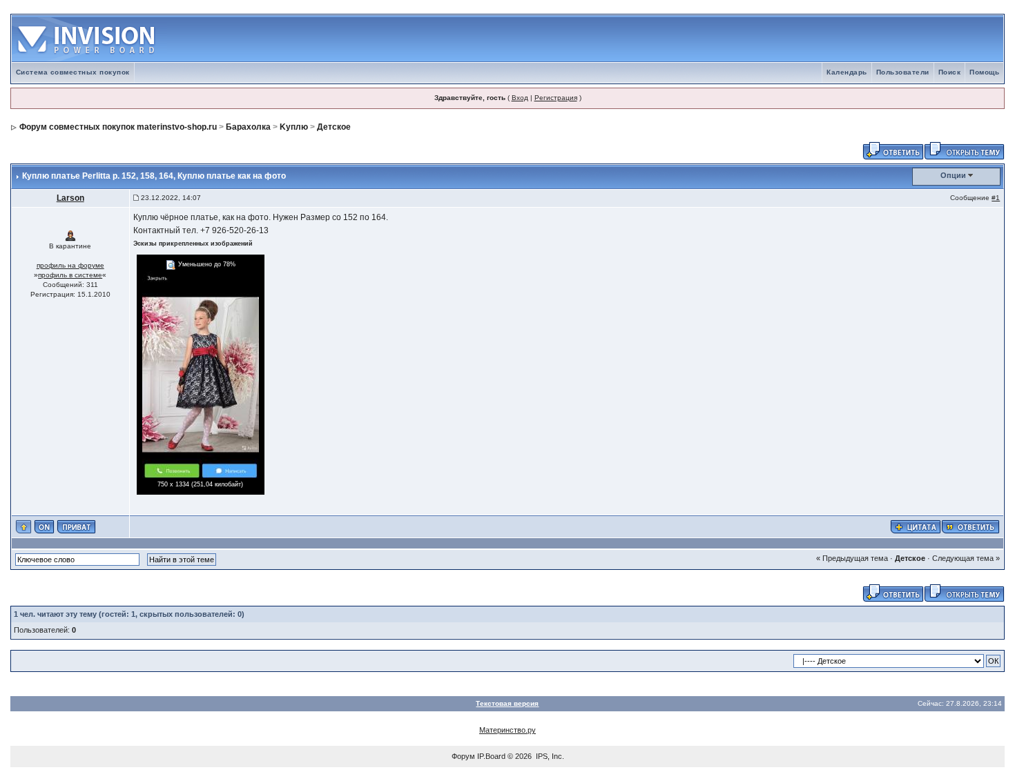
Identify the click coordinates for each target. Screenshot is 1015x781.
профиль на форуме (70, 265)
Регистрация (555, 97)
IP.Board (491, 756)
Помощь (984, 72)
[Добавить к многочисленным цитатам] (915, 526)
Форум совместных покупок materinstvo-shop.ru (118, 127)
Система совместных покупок (73, 72)
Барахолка (248, 127)
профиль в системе (70, 275)
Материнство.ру (507, 730)
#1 (996, 197)
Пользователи (902, 72)
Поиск (949, 72)
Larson (70, 198)
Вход (520, 97)
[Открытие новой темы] (964, 150)
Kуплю (294, 127)
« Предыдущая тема (852, 558)
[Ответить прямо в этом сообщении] (970, 526)
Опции (953, 175)
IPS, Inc (549, 756)
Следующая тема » (966, 558)
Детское (334, 127)
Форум (463, 756)
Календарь (846, 72)
